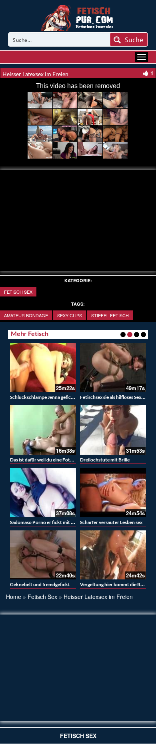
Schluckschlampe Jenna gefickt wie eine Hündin (60, 397)
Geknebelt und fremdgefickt (40, 584)
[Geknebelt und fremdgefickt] (43, 555)
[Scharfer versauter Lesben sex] (113, 492)
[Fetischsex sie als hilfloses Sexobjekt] (113, 367)
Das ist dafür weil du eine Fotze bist (47, 460)
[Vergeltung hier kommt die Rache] (113, 555)
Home (13, 597)
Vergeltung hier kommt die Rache (115, 584)
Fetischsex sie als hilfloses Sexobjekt (117, 397)
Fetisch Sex (18, 292)
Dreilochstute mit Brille (105, 460)
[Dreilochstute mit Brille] (113, 430)
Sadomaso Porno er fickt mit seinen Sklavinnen (59, 522)
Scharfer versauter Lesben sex (111, 522)
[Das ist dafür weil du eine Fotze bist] (43, 430)
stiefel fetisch (110, 315)
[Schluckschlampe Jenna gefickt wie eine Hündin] (43, 367)
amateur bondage (26, 315)
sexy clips (69, 315)
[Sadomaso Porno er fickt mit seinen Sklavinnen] (43, 492)
